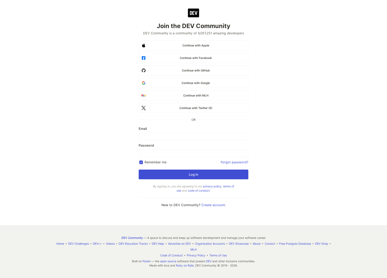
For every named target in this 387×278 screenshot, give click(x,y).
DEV (208, 261)
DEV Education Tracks (133, 243)
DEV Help (158, 243)
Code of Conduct (171, 255)
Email (143, 129)
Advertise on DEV (179, 243)
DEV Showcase (239, 243)
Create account (213, 205)
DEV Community (132, 237)
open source (168, 261)
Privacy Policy (196, 255)
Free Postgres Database (295, 243)
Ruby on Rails (185, 265)
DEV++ (97, 243)
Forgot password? (234, 162)
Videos (110, 243)
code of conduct (199, 190)
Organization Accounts (210, 243)
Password (146, 145)
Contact (270, 243)
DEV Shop (321, 243)
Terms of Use (218, 255)
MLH (193, 249)
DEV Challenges (78, 243)
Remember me (155, 162)
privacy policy (212, 186)
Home (60, 243)
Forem (147, 261)
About (257, 243)
